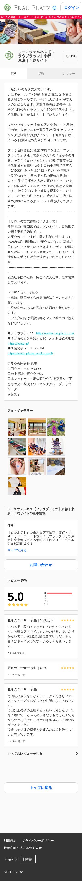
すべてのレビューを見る (24, 753)
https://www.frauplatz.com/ (55, 333)
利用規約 (10, 840)
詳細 (13, 73)
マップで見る (17, 550)
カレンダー (68, 73)
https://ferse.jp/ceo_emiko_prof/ (30, 353)
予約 (41, 73)
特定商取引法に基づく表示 (23, 848)
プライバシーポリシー (38, 840)
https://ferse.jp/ (18, 343)
